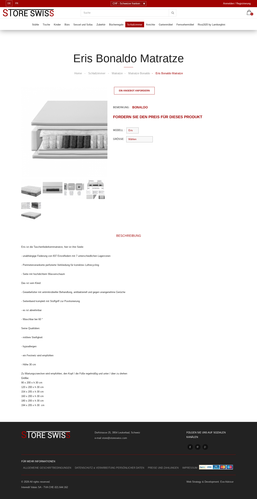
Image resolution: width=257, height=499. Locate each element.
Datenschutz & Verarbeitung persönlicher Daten (109, 467)
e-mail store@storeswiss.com (111, 438)
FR (16, 3)
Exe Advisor (226, 481)
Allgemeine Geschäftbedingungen (47, 467)
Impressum (189, 467)
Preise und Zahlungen (163, 467)
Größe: (118, 139)
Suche (87, 12)
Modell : (119, 130)
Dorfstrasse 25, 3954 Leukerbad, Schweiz (117, 432)
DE (9, 3)
